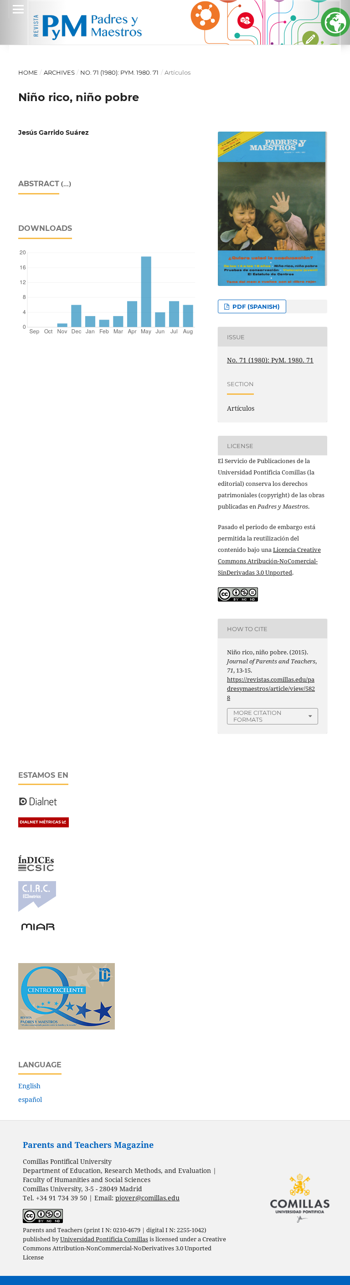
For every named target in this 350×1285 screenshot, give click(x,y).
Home (28, 72)
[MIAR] (37, 929)
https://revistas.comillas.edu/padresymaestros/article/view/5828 (271, 688)
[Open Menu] (18, 9)
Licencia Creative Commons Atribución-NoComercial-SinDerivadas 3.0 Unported (269, 561)
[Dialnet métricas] (43, 825)
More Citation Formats (257, 716)
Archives (59, 72)
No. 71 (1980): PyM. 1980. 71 (119, 72)
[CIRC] (37, 909)
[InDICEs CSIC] (36, 868)
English (29, 1085)
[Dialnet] (38, 805)
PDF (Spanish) (255, 306)
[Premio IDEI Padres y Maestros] (66, 1027)
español (30, 1099)
